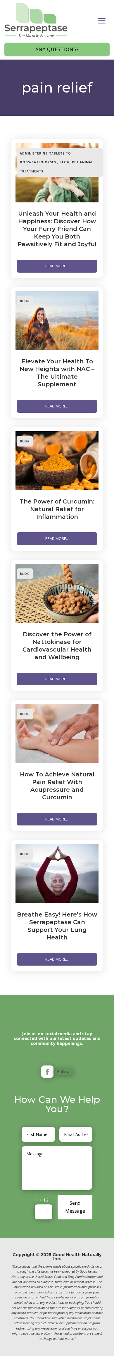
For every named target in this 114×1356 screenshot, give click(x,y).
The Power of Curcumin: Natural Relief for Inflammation (57, 509)
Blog (65, 162)
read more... (57, 265)
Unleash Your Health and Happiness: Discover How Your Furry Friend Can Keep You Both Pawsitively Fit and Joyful (57, 229)
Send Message (75, 1207)
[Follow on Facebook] (47, 1071)
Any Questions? (57, 49)
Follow (63, 1071)
